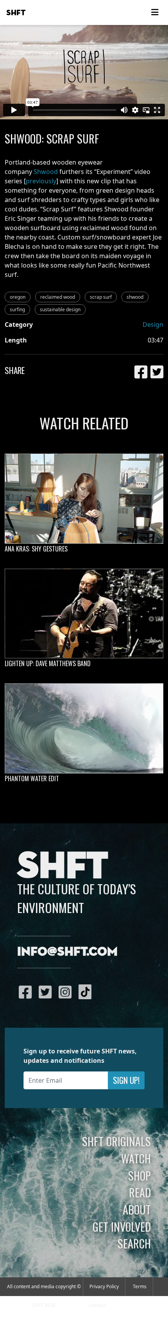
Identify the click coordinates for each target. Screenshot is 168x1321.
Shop (139, 1175)
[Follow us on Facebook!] (27, 992)
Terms (140, 1286)
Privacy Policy (104, 1286)
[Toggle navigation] (155, 12)
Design (153, 324)
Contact (97, 1305)
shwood (135, 297)
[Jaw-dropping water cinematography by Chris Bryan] (84, 728)
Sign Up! (126, 1080)
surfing (17, 309)
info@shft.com (67, 952)
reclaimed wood (57, 297)
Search (134, 1243)
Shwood (46, 171)
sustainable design (60, 309)
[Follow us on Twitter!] (47, 992)
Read (140, 1192)
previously (41, 181)
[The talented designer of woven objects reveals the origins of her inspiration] (84, 498)
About (137, 1209)
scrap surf (101, 297)
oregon (17, 297)
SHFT (16, 13)
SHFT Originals (116, 1141)
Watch (136, 1158)
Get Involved (122, 1226)
